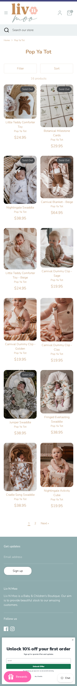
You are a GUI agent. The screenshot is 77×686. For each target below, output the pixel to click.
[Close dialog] (72, 640)
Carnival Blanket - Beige (57, 202)
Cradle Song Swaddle (20, 495)
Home (7, 40)
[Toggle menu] (6, 13)
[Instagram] (12, 629)
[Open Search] (6, 30)
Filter (20, 68)
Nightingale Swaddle (20, 208)
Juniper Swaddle (20, 422)
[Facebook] (6, 629)
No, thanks (38, 676)
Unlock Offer (38, 666)
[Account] (60, 11)
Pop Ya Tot (19, 40)
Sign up (18, 571)
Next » (45, 523)
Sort (56, 68)
